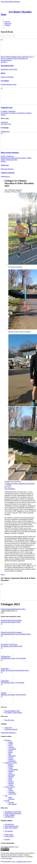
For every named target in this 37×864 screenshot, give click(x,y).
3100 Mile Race (9, 817)
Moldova (11, 776)
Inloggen (7, 839)
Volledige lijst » (5, 131)
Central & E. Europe (11, 762)
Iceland (10, 750)
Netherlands (12, 756)
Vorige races (8, 727)
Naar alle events (9, 720)
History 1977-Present (11, 828)
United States (12, 794)
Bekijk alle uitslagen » (7, 169)
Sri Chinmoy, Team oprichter (13, 712)
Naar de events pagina (7, 609)
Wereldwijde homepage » (8, 732)
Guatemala (11, 792)
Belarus (10, 764)
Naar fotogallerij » (10, 489)
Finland (10, 743)
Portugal (10, 759)
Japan (10, 797)
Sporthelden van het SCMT (9, 69)
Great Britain (12, 749)
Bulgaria (10, 766)
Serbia (10, 780)
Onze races (8, 23)
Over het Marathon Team (12, 711)
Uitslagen (7, 25)
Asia (6, 795)
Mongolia (11, 799)
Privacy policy (9, 834)
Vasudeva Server (22, 861)
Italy (9, 754)
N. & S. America (10, 787)
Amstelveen (4, 122)
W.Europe (8, 740)
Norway (10, 757)
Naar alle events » (6, 124)
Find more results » (20, 609)
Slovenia (11, 781)
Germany (11, 747)
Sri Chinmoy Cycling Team (13, 811)
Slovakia (11, 783)
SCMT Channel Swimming (13, 813)
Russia (10, 778)
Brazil (10, 788)
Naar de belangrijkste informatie (10, 1)
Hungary (11, 771)
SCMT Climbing (10, 815)
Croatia (10, 768)
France (10, 745)
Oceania (7, 800)
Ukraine (10, 785)
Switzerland (11, 761)
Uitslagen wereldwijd (11, 729)
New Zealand (12, 804)
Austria (10, 742)
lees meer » (9, 858)
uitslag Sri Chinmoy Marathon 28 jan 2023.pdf (20, 483)
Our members (9, 831)
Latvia (10, 773)
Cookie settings (9, 836)
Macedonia (11, 775)
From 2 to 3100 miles (7, 77)
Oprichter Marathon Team (8, 84)
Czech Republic (13, 769)
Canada (10, 790)
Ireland (10, 752)
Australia (11, 802)
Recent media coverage (11, 826)
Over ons (7, 21)
